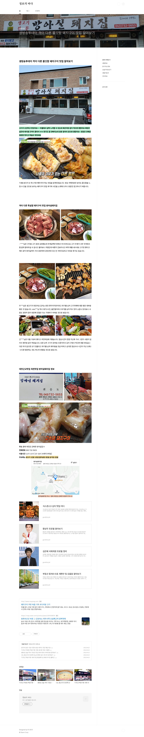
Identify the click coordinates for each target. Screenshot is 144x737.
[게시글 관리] (29, 633)
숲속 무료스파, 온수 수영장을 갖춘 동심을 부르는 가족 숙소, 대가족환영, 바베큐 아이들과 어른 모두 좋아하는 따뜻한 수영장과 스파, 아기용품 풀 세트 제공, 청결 (49, 622)
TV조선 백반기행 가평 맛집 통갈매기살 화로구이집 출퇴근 (38, 657)
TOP (123, 730)
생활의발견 (25, 644)
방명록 (37, 11)
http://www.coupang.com (29, 601)
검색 (118, 3)
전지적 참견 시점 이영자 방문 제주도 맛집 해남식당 (36, 648)
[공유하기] (26, 633)
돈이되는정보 (106, 66)
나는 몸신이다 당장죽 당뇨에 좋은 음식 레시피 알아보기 (37, 655)
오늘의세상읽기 (106, 70)
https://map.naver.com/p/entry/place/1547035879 (38, 615)
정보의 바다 (26, 3)
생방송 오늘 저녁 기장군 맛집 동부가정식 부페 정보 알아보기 (38, 652)
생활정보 (104, 63)
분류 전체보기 (106, 60)
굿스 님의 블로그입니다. (29, 700)
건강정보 (104, 76)
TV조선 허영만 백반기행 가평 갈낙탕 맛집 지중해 (35, 650)
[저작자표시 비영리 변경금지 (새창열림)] (42, 634)
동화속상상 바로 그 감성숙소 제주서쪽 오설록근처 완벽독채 (43, 618)
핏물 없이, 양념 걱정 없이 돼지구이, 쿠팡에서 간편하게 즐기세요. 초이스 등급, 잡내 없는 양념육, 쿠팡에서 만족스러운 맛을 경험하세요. (55, 608)
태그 (27, 11)
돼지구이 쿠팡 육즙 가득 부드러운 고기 (35, 604)
